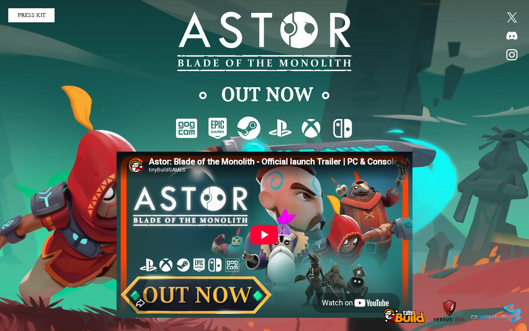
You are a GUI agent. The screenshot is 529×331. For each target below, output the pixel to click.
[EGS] (218, 128)
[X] (512, 17)
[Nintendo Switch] (342, 128)
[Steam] (249, 128)
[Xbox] (311, 128)
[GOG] (187, 128)
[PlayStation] (280, 128)
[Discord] (512, 36)
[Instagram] (512, 55)
